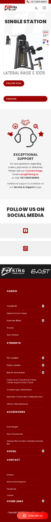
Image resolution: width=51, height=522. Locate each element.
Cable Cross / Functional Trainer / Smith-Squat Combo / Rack (21, 381)
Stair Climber (13, 335)
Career (10, 495)
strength (14, 343)
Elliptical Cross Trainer (17, 313)
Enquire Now (13, 83)
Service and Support (16, 481)
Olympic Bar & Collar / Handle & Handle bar (25, 442)
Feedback (11, 489)
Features (11, 98)
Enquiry (10, 474)
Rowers (10, 327)
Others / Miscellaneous (17, 404)
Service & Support (24, 187)
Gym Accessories (15, 434)
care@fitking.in (28, 174)
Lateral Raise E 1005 (24, 73)
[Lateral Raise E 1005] (9, 40)
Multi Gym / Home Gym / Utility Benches (24, 396)
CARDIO (12, 291)
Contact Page (33, 170)
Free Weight (12, 426)
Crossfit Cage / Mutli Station (19, 389)
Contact (13, 460)
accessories (16, 412)
